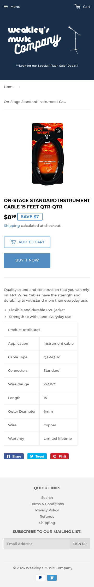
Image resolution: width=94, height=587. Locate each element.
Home (9, 87)
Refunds (47, 516)
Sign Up (80, 544)
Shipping (12, 225)
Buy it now (27, 260)
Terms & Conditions (47, 504)
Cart (86, 6)
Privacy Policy (47, 510)
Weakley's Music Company (49, 568)
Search (47, 497)
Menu (15, 6)
